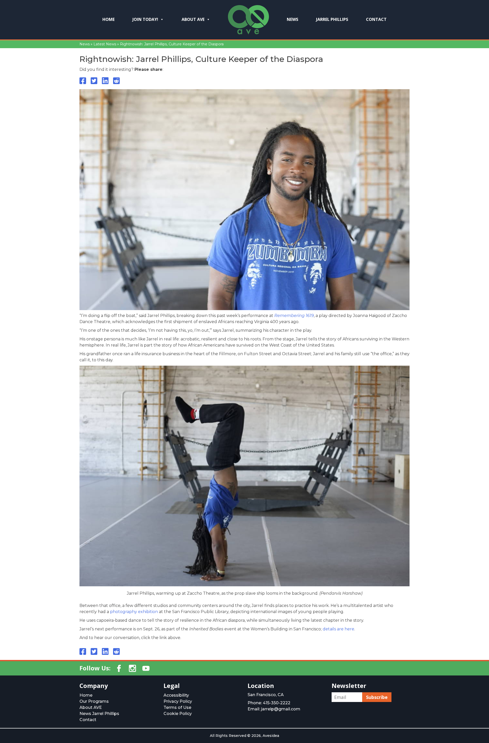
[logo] (248, 22)
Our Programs (94, 701)
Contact (376, 19)
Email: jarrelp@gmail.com (274, 709)
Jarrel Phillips (332, 19)
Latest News (104, 44)
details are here (338, 629)
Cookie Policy (178, 713)
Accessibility (176, 695)
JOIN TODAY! (145, 19)
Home (85, 695)
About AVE (193, 19)
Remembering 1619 (294, 315)
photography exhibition (134, 611)
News (292, 19)
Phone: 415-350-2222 (269, 702)
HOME (108, 19)
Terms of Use (177, 707)
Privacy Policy (178, 701)
